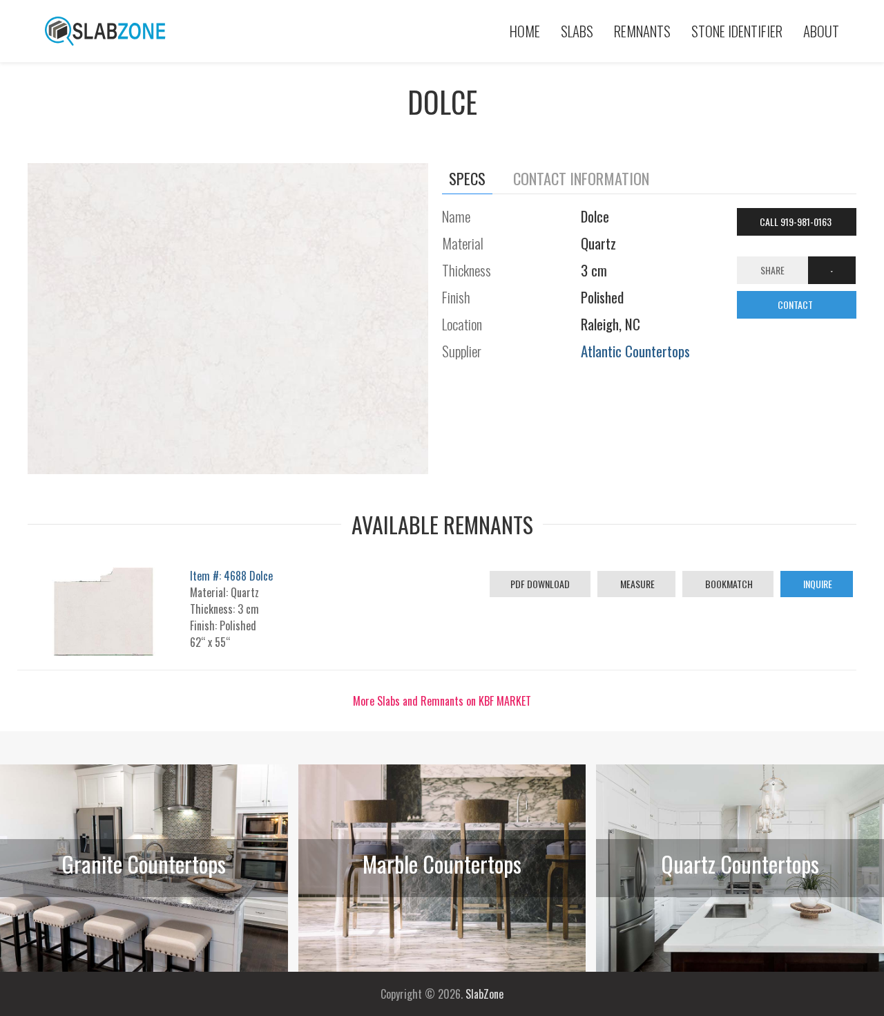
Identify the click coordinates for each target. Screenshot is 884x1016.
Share (772, 270)
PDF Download (540, 583)
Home (525, 30)
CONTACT (796, 304)
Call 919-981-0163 (797, 221)
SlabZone (484, 994)
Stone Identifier (736, 30)
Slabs (577, 30)
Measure (636, 583)
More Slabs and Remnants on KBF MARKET (442, 701)
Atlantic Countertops (635, 350)
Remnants (642, 30)
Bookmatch (728, 583)
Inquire (816, 583)
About (821, 30)
